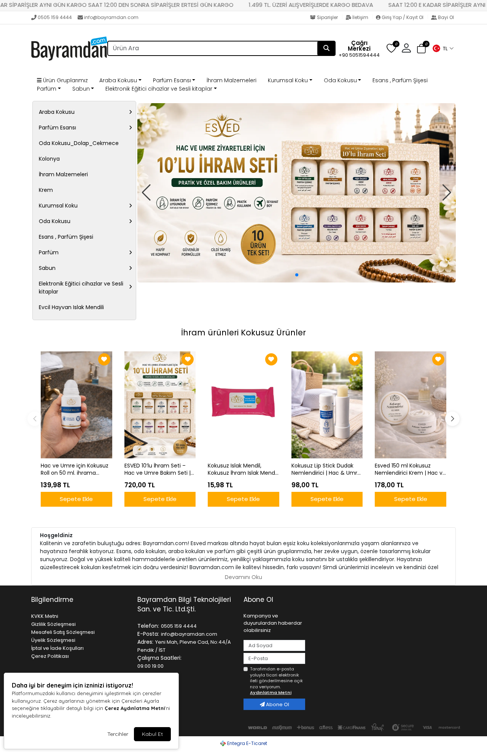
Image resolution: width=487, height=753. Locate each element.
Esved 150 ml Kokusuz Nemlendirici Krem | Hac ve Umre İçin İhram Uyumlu (410, 469)
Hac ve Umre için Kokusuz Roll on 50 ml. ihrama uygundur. (74, 469)
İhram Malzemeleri (231, 80)
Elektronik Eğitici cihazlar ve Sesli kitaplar (158, 89)
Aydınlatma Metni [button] (270, 692)
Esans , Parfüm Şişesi (400, 80)
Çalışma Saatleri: (159, 658)
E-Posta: (148, 634)
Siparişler (327, 17)
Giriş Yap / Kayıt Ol (402, 17)
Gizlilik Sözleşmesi (53, 624)
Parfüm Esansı (172, 80)
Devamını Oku (243, 577)
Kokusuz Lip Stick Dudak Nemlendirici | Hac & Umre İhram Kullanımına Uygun (326, 469)
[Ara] (326, 48)
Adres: (145, 642)
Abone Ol (277, 704)
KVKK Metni (44, 616)
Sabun (81, 89)
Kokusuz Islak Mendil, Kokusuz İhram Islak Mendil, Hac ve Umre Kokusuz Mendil (243, 469)
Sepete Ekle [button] (76, 499)
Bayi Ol (445, 17)
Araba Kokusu (118, 80)
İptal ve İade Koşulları (57, 648)
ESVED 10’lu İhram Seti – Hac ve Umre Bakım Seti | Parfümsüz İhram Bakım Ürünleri (157, 469)
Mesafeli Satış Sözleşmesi (63, 632)
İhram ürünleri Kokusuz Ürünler (243, 332)
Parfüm (46, 89)
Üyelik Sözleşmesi (53, 640)
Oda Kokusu (340, 80)
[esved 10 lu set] (296, 192)
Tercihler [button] (117, 734)
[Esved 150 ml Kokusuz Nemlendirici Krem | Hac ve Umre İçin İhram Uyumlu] (410, 404)
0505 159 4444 (55, 17)
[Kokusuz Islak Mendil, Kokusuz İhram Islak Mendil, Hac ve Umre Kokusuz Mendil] (243, 404)
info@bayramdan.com (111, 17)
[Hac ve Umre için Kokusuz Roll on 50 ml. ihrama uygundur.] (76, 404)
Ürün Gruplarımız (64, 80)
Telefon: (148, 626)
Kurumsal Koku (288, 80)
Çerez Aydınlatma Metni (135, 708)
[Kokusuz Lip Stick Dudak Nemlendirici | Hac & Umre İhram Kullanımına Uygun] (327, 404)
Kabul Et (152, 734)
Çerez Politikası (50, 656)
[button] (443, 48)
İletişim (360, 17)
